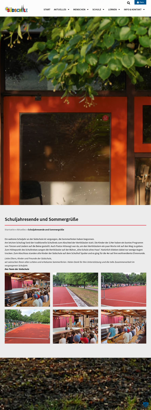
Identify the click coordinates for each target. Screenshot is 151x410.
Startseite (10, 229)
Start (47, 9)
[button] (129, 3)
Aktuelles (60, 9)
